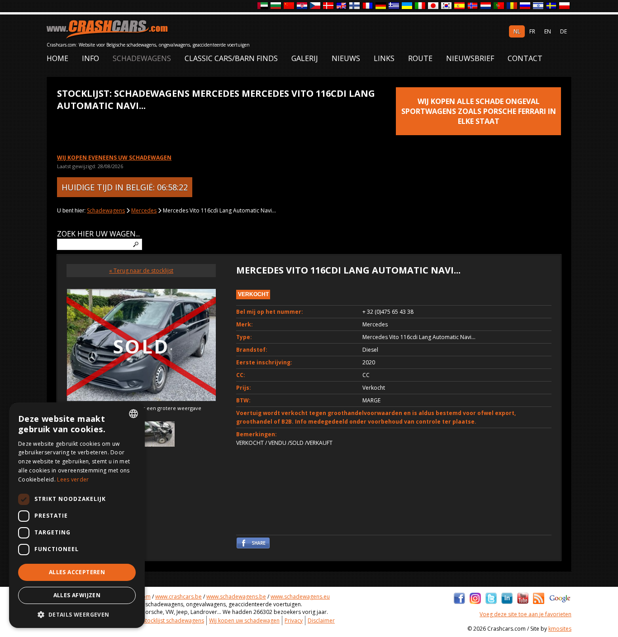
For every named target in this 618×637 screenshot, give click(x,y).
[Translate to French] (368, 6)
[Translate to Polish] (564, 6)
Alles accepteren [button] (77, 572)
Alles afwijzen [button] (77, 595)
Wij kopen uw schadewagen (244, 620)
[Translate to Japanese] (433, 6)
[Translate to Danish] (328, 6)
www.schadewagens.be (236, 596)
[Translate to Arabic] (263, 6)
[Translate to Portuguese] (499, 6)
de (563, 31)
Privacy (294, 620)
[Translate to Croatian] (302, 6)
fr (532, 31)
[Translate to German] (381, 6)
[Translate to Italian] (420, 6)
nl (516, 31)
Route (420, 58)
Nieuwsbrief (470, 58)
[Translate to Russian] (525, 6)
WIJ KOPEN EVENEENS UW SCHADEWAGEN (114, 157)
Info (90, 58)
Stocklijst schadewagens (173, 620)
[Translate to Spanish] (460, 6)
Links (384, 58)
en (547, 31)
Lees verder (73, 479)
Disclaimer (321, 620)
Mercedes (144, 210)
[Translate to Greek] (394, 6)
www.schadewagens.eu (300, 596)
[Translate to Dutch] (486, 6)
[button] (77, 614)
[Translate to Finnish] (355, 6)
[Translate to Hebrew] (538, 6)
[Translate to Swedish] (551, 6)
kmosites (559, 628)
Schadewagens (142, 58)
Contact (525, 58)
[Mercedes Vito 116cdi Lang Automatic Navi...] (158, 435)
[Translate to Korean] (446, 6)
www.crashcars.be (178, 596)
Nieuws (346, 58)
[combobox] (133, 413)
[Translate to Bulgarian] (276, 6)
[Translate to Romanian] (512, 6)
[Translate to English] (341, 6)
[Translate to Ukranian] (407, 6)
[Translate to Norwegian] (473, 6)
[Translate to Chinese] (289, 6)
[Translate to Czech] (315, 6)
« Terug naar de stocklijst (141, 270)
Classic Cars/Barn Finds (231, 58)
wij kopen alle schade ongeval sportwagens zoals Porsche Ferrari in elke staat (478, 111)
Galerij (304, 58)
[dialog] (77, 515)
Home (57, 58)
